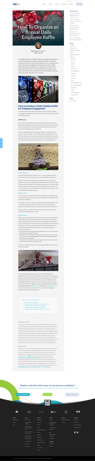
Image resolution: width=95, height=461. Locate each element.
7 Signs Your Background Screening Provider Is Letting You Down (75, 21)
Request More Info (72, 394)
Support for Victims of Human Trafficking (45, 458)
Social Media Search (28, 441)
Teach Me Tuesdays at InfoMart (32, 302)
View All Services (28, 446)
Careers (14, 422)
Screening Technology (74, 54)
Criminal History (27, 419)
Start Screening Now (23, 394)
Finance (72, 66)
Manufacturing (39, 437)
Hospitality (73, 75)
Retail (72, 80)
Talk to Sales (79, 4)
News (13, 424)
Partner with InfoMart (77, 424)
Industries (72, 57)
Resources (64, 4)
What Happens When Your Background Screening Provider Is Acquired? (75, 15)
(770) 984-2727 (47, 366)
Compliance (72, 45)
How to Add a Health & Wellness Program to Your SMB (37, 309)
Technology (51, 443)
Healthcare (73, 73)
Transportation (74, 94)
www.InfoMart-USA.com (24, 366)
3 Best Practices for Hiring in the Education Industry (36, 304)
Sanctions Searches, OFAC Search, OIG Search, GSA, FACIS (28, 437)
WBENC (30, 355)
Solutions (57, 4)
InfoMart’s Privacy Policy (33, 458)
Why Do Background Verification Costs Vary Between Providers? (74, 27)
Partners (50, 446)
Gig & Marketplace (75, 70)
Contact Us (71, 4)
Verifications (27, 443)
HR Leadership (73, 48)
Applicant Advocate (77, 427)
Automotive (73, 59)
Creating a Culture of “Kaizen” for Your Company (35, 305)
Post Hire (51, 419)
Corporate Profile (16, 419)
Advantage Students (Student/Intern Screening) (52, 424)
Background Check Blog (66, 419)
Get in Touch (76, 419)
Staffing (72, 90)
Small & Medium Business (76, 82)
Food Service (73, 68)
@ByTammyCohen (35, 285)
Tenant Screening (74, 92)
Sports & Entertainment (76, 85)
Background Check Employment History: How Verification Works (75, 33)
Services (50, 4)
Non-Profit (73, 78)
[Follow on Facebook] (75, 432)
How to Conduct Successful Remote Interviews (35, 307)
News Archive (73, 100)
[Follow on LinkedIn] (78, 432)
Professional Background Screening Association (29, 357)
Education (73, 63)
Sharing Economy (40, 439)
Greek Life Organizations (41, 429)
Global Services (52, 438)
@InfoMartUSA (36, 366)
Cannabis (73, 61)
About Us (44, 4)
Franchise (39, 427)
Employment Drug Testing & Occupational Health (29, 428)
